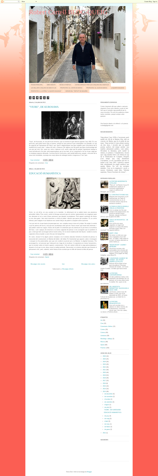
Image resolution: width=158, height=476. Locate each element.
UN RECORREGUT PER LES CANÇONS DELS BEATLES (92, 85)
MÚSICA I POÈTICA (65, 85)
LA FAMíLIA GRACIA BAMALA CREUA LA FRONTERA (119, 207)
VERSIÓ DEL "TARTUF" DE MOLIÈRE (76, 91)
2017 (104, 380)
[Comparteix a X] (48, 160)
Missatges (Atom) (67, 269)
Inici (63, 264)
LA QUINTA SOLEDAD (117, 88)
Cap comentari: (35, 160)
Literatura (103, 335)
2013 (104, 391)
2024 (104, 361)
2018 (104, 378)
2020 (104, 372)
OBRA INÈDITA (51, 85)
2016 (104, 383)
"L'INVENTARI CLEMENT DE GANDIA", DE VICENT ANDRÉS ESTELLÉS (118, 259)
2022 (104, 367)
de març (107, 424)
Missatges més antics (88, 264)
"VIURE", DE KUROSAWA (44, 106)
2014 (104, 388)
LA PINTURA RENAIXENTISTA (114, 302)
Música (102, 341)
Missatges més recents (38, 264)
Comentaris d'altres (106, 326)
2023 (104, 364)
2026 (104, 356)
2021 (104, 370)
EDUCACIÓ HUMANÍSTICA (45, 173)
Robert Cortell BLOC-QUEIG (68, 12)
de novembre (108, 396)
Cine (46, 163)
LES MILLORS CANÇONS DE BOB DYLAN (43, 88)
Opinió (47, 257)
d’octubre (107, 399)
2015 (104, 386)
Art (101, 320)
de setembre (108, 402)
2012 (104, 433)
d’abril (106, 421)
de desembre (108, 394)
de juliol (107, 407)
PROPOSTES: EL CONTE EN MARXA (71, 88)
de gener (107, 429)
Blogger (89, 472)
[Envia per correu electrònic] (44, 160)
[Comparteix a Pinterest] (52, 160)
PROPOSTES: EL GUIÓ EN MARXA (96, 88)
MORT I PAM (113, 233)
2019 (104, 375)
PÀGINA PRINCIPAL (37, 85)
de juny (106, 416)
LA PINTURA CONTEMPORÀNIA (115, 274)
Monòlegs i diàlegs (106, 338)
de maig (107, 418)
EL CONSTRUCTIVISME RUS (118, 195)
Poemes (103, 348)
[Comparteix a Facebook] (50, 160)
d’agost (106, 404)
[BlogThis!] (46, 160)
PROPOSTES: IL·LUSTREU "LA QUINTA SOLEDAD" (46, 91)
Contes (102, 329)
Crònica (102, 332)
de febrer (107, 426)
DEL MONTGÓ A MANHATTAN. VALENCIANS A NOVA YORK (119, 288)
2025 (104, 359)
